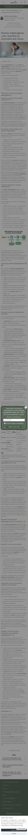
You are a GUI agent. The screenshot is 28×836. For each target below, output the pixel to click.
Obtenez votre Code (14, 426)
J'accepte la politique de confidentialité (14, 423)
